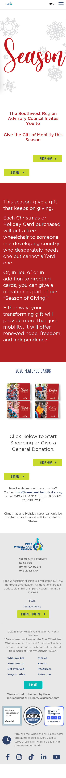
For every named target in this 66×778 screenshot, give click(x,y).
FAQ (32, 601)
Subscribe (44, 674)
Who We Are (16, 658)
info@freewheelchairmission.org (39, 492)
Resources (44, 668)
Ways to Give (16, 674)
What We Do (15, 663)
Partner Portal (30, 614)
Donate (33, 685)
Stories (42, 658)
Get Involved (16, 668)
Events (42, 663)
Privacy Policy (32, 606)
